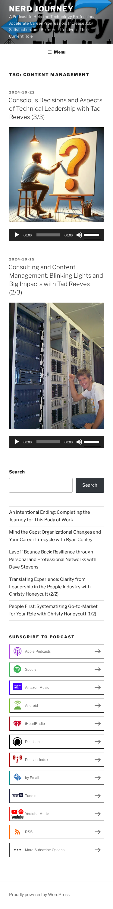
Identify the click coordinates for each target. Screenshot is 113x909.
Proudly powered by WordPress (39, 894)
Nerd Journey (41, 9)
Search (17, 472)
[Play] (17, 235)
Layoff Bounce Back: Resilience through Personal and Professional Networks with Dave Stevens (52, 559)
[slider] (92, 234)
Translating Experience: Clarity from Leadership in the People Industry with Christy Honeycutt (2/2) (50, 587)
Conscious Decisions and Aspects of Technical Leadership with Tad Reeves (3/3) (55, 109)
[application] (56, 235)
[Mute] (79, 235)
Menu (59, 51)
